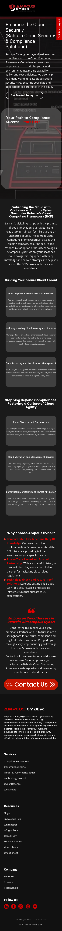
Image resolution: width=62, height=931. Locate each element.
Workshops (10, 789)
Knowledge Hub (12, 819)
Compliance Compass (16, 761)
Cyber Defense (12, 784)
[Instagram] (27, 907)
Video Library (11, 847)
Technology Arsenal (15, 778)
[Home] (30, 8)
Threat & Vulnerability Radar (19, 772)
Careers (8, 882)
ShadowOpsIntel (13, 841)
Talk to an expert (59, 29)
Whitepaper (10, 824)
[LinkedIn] (6, 907)
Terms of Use (40, 919)
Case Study (10, 836)
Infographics (11, 830)
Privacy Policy (24, 919)
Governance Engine (15, 767)
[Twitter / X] (20, 907)
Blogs (7, 813)
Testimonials (11, 887)
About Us (9, 876)
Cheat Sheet (11, 853)
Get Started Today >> (24, 95)
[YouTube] (35, 907)
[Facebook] (13, 907)
